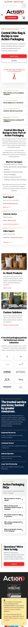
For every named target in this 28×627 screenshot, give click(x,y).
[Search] (24, 5)
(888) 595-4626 (13, 618)
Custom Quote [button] (11, 17)
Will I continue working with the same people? (13, 523)
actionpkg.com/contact (16, 237)
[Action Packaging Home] (14, 580)
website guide (8, 616)
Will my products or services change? (12, 499)
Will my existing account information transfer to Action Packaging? (13, 507)
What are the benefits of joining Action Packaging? (13, 530)
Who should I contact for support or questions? (13, 515)
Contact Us (14, 564)
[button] (2, 15)
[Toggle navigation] (2, 15)
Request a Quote (14, 56)
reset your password (10, 609)
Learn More (14, 60)
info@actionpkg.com (12, 203)
